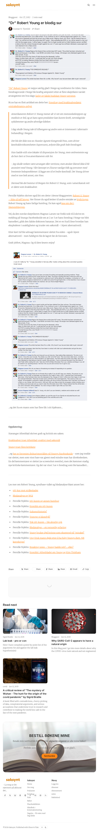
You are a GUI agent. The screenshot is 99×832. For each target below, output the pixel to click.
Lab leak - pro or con (14, 640)
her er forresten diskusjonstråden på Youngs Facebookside (43, 453)
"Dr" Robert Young (18, 88)
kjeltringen (82, 199)
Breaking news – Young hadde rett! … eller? (52, 547)
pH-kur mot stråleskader (25, 490)
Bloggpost (13, 17)
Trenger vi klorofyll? (40, 516)
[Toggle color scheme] (44, 827)
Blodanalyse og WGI (23, 495)
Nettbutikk (49, 756)
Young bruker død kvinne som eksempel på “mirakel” (57, 532)
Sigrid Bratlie (8, 637)
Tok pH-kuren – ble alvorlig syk (46, 522)
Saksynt (12, 827)
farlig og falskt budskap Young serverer (55, 95)
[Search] (88, 5)
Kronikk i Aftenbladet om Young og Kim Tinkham (55, 552)
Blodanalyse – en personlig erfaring (48, 527)
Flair (37, 827)
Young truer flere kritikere (21, 447)
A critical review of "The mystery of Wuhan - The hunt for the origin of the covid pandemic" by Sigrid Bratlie (24, 694)
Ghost (30, 827)
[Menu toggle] (94, 5)
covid (5, 686)
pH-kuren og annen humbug (44, 501)
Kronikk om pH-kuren (41, 506)
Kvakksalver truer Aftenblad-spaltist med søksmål (34, 440)
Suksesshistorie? (38, 511)
